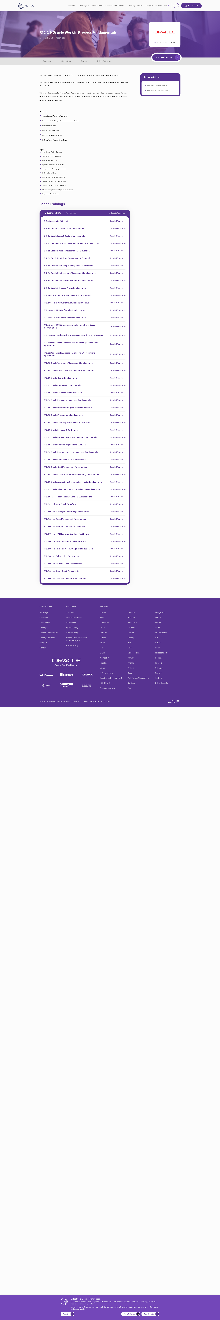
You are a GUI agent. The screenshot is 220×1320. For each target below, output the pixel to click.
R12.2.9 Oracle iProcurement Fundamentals (63, 415)
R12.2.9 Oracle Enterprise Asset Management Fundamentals (71, 452)
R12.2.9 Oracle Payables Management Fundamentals (67, 400)
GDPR (108, 701)
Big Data (131, 683)
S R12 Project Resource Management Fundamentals (67, 295)
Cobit (157, 628)
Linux (102, 653)
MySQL (158, 618)
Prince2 (158, 663)
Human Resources (74, 618)
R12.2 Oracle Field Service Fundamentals (62, 556)
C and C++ (104, 623)
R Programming (106, 673)
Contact (158, 6)
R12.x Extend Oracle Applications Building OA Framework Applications (69, 354)
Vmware (131, 658)
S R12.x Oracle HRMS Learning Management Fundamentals (70, 273)
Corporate (71, 6)
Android (158, 678)
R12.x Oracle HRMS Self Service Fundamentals (64, 310)
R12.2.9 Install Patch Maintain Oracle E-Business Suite (68, 497)
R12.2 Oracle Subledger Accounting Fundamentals (66, 512)
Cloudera (131, 628)
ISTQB (158, 643)
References (71, 623)
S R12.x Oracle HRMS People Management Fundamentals (69, 266)
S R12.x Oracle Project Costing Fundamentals (64, 236)
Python (131, 668)
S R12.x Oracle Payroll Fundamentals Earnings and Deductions (71, 243)
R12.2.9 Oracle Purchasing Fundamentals (62, 385)
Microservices (134, 653)
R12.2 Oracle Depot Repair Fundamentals (62, 571)
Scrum (158, 623)
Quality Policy (72, 628)
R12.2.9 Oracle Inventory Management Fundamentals (68, 423)
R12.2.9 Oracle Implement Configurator (61, 430)
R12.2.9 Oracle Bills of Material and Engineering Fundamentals (71, 475)
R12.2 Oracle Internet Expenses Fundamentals (64, 527)
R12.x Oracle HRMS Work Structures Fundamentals (66, 303)
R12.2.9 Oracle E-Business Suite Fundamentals (65, 460)
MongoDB (104, 658)
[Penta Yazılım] (178, 701)
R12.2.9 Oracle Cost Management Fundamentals (65, 467)
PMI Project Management (138, 678)
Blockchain (132, 623)
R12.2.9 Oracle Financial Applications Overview (65, 445)
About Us (70, 613)
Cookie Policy (72, 646)
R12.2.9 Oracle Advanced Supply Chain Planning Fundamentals (72, 489)
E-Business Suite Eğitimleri (56, 221)
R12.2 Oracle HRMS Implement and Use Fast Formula (67, 534)
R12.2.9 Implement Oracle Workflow (60, 504)
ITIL (101, 648)
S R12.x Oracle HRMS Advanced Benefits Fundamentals (68, 281)
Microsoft (132, 613)
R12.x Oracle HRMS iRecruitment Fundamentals (65, 318)
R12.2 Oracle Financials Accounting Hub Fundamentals (68, 549)
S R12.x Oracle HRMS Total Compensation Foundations (68, 258)
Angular (131, 663)
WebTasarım (171, 701)
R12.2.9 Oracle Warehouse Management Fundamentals (68, 363)
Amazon (131, 618)
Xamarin (158, 673)
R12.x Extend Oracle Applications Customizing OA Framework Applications (71, 344)
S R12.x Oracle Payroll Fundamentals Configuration (67, 251)
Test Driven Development (111, 678)
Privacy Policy (72, 633)
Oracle (46, 38)
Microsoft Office (162, 653)
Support (149, 6)
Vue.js (102, 668)
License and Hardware (114, 6)
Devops (103, 633)
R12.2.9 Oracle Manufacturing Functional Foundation (68, 408)
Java (102, 618)
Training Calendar (135, 6)
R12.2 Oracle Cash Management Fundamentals (65, 579)
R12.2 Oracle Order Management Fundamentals (65, 519)
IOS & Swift (105, 683)
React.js (103, 663)
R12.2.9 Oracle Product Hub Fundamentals (63, 393)
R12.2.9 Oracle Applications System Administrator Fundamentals (73, 482)
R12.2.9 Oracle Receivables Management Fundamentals (69, 370)
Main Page (44, 613)
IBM (129, 643)
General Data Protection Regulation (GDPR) (76, 639)
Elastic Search (161, 633)
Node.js (158, 658)
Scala (130, 673)
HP (156, 638)
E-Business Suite (58, 38)
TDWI (102, 643)
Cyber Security (161, 683)
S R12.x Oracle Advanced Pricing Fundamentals (65, 288)
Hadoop (131, 638)
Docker (131, 633)
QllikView (159, 668)
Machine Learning (107, 688)
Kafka (130, 648)
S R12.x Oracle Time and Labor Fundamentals (64, 229)
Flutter (103, 638)
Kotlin (157, 648)
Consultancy (96, 6)
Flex (129, 688)
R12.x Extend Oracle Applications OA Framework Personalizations (73, 335)
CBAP (102, 628)
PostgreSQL (160, 613)
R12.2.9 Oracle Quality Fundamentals (60, 378)
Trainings (83, 6)
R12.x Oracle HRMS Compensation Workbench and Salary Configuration (69, 326)
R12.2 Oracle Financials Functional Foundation (65, 541)
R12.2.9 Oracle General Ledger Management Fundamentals (70, 437)
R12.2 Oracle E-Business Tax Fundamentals (63, 564)
